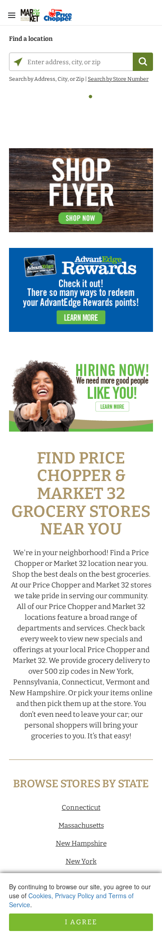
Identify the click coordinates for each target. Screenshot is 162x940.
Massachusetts (81, 825)
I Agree (81, 922)
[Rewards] (81, 294)
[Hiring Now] (81, 394)
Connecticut (81, 807)
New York (81, 861)
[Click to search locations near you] (18, 62)
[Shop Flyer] (81, 194)
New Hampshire (81, 843)
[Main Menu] (11, 15)
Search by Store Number (118, 79)
